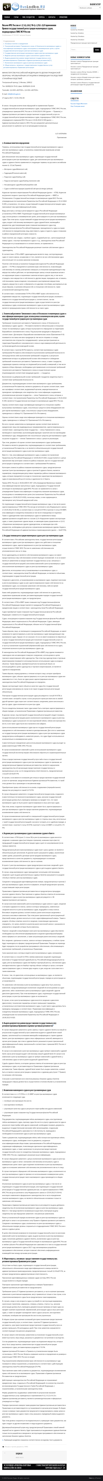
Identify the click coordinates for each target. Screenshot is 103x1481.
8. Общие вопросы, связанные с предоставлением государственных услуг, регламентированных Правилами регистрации (28, 66)
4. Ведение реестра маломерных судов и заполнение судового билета (26, 55)
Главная (7, 17)
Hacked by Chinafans (77, 36)
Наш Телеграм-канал (78, 106)
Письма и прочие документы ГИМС (16, 1446)
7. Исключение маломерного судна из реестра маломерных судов (25, 63)
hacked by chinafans (77, 30)
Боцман (28, 35)
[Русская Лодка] (23, 7)
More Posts (20, 1457)
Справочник (63, 17)
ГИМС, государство (28, 17)
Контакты (51, 17)
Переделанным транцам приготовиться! (84, 43)
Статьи (16, 17)
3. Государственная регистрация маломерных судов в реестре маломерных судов (30, 53)
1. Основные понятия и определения (15, 43)
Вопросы (42, 17)
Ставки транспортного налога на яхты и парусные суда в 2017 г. (50, 1466)
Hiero (90, 1478)
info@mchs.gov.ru (14, 94)
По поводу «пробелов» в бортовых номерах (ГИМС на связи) (17, 1466)
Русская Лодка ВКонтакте (79, 103)
